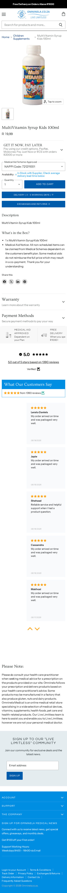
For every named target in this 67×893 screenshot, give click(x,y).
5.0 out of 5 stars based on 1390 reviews (33, 362)
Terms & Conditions (40, 869)
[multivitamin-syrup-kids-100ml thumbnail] (7, 114)
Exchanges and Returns (32, 204)
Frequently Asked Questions (17, 880)
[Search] (60, 25)
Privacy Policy (25, 873)
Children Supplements (21, 37)
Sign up (14, 775)
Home (5, 37)
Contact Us (34, 877)
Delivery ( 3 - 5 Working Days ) (32, 195)
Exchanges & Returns (48, 873)
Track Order (8, 873)
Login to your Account (14, 869)
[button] (29, 629)
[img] (11, 393)
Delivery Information (13, 877)
